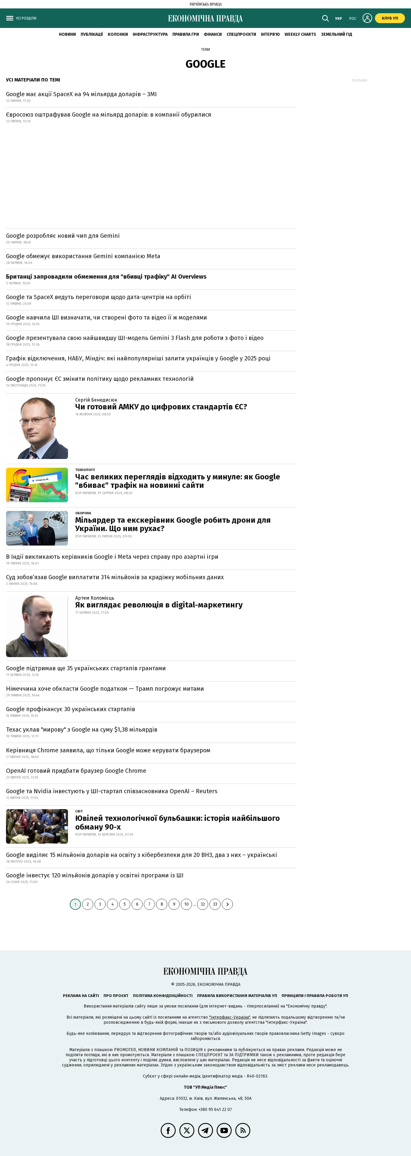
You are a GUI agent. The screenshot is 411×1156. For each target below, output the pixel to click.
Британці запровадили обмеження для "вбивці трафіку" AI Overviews (106, 276)
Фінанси (213, 34)
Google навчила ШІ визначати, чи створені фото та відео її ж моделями (106, 317)
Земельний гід (336, 34)
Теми (205, 49)
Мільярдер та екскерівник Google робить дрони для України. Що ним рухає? (173, 524)
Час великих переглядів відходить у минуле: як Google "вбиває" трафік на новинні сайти (177, 481)
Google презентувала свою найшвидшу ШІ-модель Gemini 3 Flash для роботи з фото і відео (135, 337)
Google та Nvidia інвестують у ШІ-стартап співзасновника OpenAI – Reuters (112, 791)
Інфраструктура (150, 34)
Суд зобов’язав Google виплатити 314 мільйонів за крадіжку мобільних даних (115, 577)
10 (186, 904)
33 (215, 904)
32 (203, 904)
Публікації (92, 34)
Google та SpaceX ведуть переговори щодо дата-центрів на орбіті (98, 297)
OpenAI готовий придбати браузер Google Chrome (76, 770)
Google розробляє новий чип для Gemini (63, 235)
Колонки (118, 34)
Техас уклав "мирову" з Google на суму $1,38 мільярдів (81, 729)
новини (67, 34)
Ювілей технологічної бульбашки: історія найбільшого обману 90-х (177, 823)
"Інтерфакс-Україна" (229, 1017)
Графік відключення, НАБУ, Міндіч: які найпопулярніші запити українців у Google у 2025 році (138, 358)
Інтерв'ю (270, 34)
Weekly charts (300, 34)
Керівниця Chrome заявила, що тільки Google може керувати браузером (108, 750)
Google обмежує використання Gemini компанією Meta (83, 256)
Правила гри (185, 34)
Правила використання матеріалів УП (237, 995)
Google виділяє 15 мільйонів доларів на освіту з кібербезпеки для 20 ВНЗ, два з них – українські (141, 854)
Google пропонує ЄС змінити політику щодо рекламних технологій (100, 378)
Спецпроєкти (241, 34)
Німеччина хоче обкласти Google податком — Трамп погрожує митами (105, 688)
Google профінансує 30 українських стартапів (70, 709)
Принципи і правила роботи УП (315, 995)
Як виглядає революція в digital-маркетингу (159, 605)
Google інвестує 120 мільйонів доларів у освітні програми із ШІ (95, 875)
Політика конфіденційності (163, 995)
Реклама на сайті (81, 995)
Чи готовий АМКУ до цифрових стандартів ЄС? (161, 406)
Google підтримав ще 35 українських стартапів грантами (86, 668)
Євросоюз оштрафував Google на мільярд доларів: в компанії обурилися (108, 114)
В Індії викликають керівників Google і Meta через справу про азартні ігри (112, 556)
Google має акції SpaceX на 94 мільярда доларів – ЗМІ (81, 94)
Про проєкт (116, 995)
